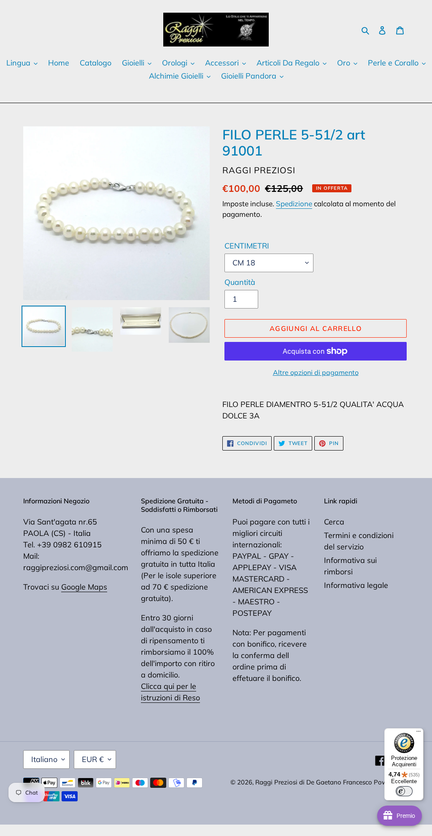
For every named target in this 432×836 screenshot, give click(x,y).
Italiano (44, 759)
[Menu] (418, 733)
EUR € (93, 759)
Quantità (239, 282)
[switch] (404, 791)
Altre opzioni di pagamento (316, 372)
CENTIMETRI (246, 246)
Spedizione (294, 203)
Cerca (334, 522)
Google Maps (84, 587)
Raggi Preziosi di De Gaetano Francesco (314, 782)
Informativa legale (356, 585)
